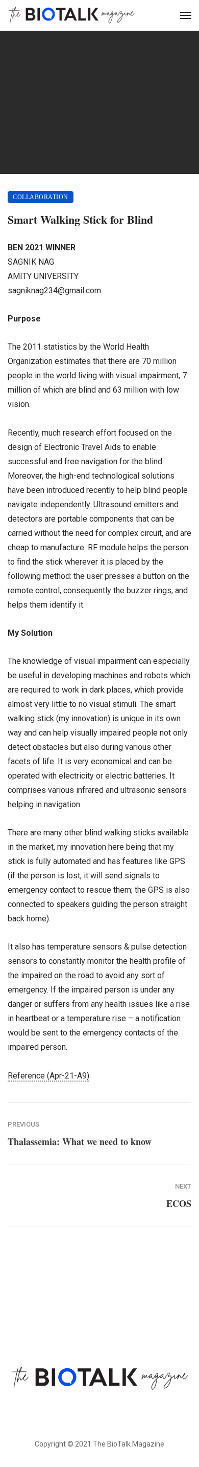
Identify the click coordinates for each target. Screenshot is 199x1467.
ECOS (178, 1203)
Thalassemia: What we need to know (80, 1141)
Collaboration (40, 197)
